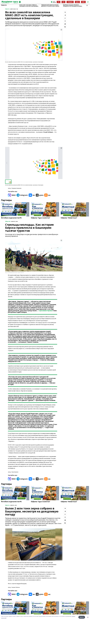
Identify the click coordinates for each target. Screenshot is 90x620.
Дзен (77, 2)
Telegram (70, 2)
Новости (4, 5)
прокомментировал (46, 311)
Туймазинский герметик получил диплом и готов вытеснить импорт (50, 5)
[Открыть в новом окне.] (12, 195)
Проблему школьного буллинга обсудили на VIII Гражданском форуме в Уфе (73, 5)
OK (63, 2)
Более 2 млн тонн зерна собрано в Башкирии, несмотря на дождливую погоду (28, 5)
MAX (83, 2)
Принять (82, 617)
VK (58, 2)
